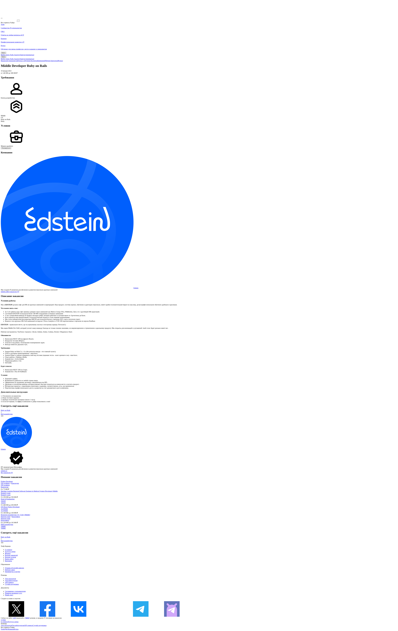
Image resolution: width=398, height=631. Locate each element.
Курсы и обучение (24, 61)
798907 (27, 618)
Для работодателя (11, 580)
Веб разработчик (7, 414)
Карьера (11, 629)
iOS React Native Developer (10, 507)
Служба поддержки (12, 584)
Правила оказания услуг (13, 593)
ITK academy (5, 483)
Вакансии (4, 61)
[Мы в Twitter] (16, 616)
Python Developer (7, 481)
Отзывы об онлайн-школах (14, 568)
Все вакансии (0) (13, 292)
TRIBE (3, 526)
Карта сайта (9, 559)
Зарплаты (54, 61)
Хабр (2, 629)
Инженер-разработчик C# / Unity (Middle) (15, 515)
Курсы (16, 629)
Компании (41, 61)
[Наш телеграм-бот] (171, 616)
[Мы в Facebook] (47, 616)
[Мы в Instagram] (109, 616)
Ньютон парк (5, 517)
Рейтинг (48, 61)
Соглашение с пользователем (15, 591)
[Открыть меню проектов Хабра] (1, 18)
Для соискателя (10, 579)
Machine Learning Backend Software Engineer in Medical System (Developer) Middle (29, 491)
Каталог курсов (10, 557)
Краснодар (15, 483)
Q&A (6, 629)
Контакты (8, 561)
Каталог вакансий (11, 555)
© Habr (3, 620)
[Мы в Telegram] (140, 616)
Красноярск (16, 517)
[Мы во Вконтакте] (78, 616)
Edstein (135, 288)
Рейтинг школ (10, 570)
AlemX (3, 501)
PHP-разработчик (7, 524)
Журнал (60, 61)
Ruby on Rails (5, 410)
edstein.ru (4, 292)
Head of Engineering (8, 499)
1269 (14, 618)
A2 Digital (4, 509)
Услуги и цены (10, 551)
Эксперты (33, 61)
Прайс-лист (9, 595)
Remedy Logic (6, 493)
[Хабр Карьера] (9, 20)
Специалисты (13, 61)
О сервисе (8, 550)
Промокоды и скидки (12, 572)
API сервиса (9, 582)
